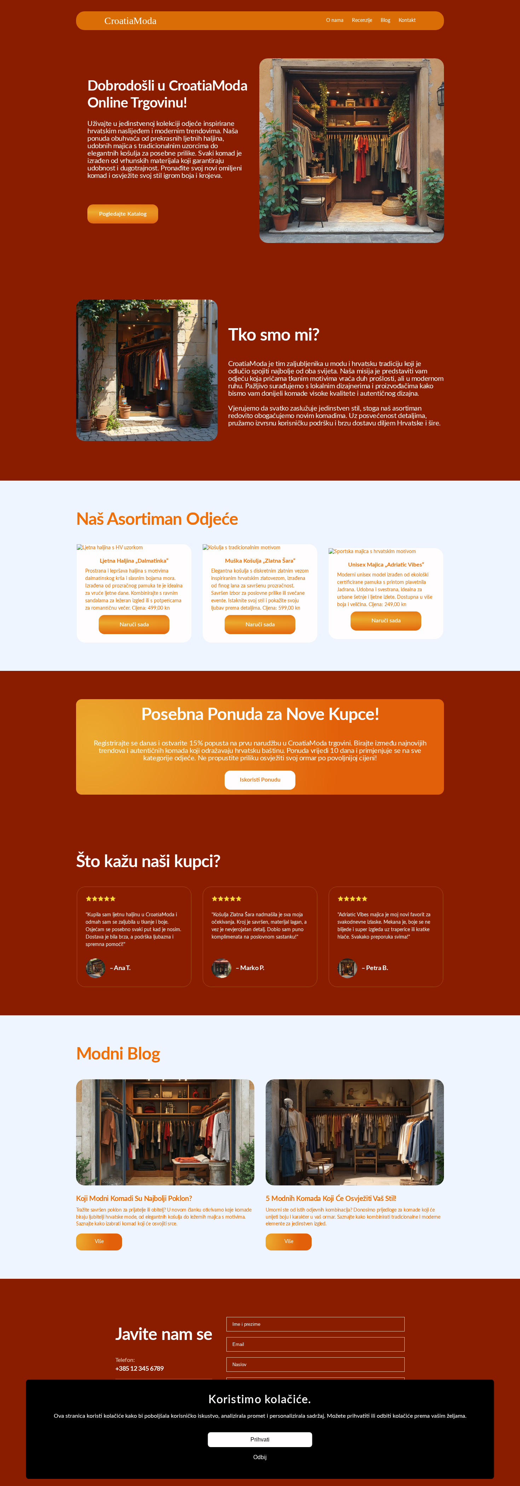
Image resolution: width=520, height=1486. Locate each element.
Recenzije (362, 20)
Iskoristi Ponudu (260, 780)
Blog (385, 20)
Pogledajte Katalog (122, 214)
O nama (334, 20)
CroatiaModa (130, 20)
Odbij (260, 1457)
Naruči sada (134, 624)
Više (99, 1241)
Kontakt (407, 20)
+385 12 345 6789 (139, 1369)
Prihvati (260, 1439)
